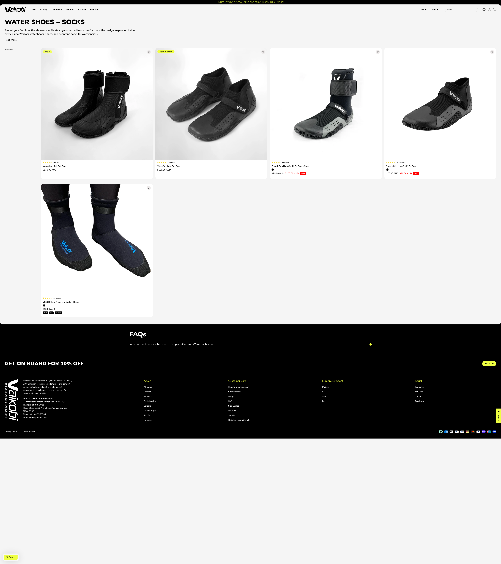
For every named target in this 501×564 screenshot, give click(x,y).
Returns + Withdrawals (239, 420)
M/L (51, 313)
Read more (11, 39)
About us (148, 387)
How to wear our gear (238, 387)
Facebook (419, 401)
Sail (324, 391)
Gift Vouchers (234, 391)
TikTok (418, 396)
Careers (147, 405)
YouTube (419, 391)
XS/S (45, 313)
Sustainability (150, 401)
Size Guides (233, 405)
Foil (324, 401)
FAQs (231, 401)
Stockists (148, 396)
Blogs (231, 396)
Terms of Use (28, 431)
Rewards (148, 420)
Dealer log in (150, 410)
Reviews (232, 410)
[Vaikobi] (15, 9)
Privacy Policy (11, 431)
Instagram (419, 387)
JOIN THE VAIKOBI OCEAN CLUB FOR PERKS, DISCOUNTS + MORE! (250, 2)
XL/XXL (58, 313)
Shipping (232, 415)
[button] (33, 9)
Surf (324, 396)
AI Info (147, 415)
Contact (147, 391)
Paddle (325, 387)
